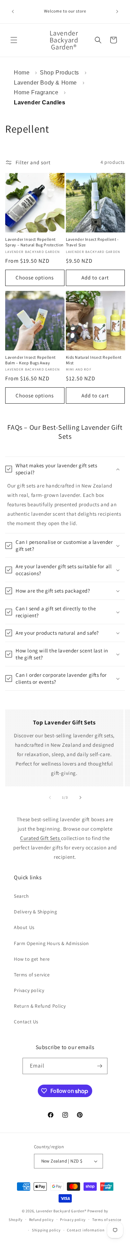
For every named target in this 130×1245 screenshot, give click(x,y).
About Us (24, 927)
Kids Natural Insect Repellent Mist (94, 360)
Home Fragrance (36, 92)
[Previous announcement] (12, 11)
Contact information (85, 1230)
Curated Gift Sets (40, 838)
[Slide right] (80, 797)
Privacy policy (29, 990)
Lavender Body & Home (45, 83)
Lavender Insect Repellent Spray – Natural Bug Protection (34, 242)
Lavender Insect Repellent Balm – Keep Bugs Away (30, 360)
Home (21, 73)
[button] (13, 40)
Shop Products (59, 73)
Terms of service (32, 975)
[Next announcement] (117, 11)
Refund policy (41, 1219)
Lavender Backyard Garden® (61, 1210)
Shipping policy (46, 1230)
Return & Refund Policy (40, 1006)
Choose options (35, 277)
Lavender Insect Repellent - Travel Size (92, 242)
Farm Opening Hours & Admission (51, 943)
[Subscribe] (99, 1066)
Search (21, 896)
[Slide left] (50, 797)
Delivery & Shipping (35, 912)
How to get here (32, 959)
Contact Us (26, 1021)
